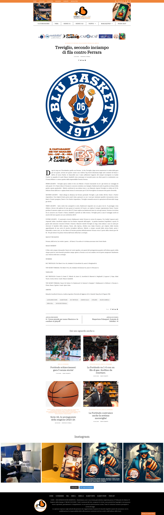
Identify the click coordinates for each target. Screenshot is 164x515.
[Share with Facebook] (79, 60)
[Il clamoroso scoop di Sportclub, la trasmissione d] (21, 463)
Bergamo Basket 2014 (73, 409)
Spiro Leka (50, 303)
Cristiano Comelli (85, 56)
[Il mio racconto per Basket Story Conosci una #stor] (102, 463)
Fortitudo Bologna (95, 364)
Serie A (67, 24)
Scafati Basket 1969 (75, 411)
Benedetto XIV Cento (61, 409)
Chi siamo (41, 1)
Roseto (68, 411)
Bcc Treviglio (74, 300)
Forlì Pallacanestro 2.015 (57, 410)
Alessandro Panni (52, 300)
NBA (56, 24)
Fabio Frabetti (66, 373)
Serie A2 (79, 24)
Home (34, 1)
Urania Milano (59, 413)
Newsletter (74, 1)
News (91, 24)
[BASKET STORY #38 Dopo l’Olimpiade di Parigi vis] (62, 463)
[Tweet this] (81, 60)
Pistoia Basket (61, 411)
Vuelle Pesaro (67, 413)
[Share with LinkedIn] (83, 60)
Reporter (58, 1)
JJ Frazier (94, 300)
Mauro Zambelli (104, 300)
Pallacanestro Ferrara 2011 (86, 43)
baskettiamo (63, 300)
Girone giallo (85, 300)
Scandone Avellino (68, 412)
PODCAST (122, 24)
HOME (51, 496)
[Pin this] (85, 60)
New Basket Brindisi (51, 411)
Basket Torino (51, 409)
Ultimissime (44, 24)
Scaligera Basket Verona (55, 412)
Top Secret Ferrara (61, 303)
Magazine (106, 24)
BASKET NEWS (90, 496)
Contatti (65, 1)
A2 (89, 409)
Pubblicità (50, 1)
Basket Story (101, 496)
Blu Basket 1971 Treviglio (71, 43)
